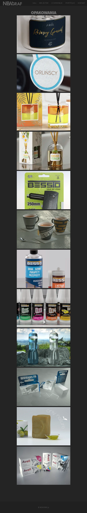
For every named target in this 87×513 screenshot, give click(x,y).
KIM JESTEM (43, 3)
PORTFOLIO (70, 3)
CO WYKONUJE (57, 3)
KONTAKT (81, 3)
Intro (34, 3)
